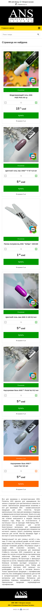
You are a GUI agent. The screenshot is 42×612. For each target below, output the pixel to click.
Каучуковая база (21, 390)
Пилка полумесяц (21, 244)
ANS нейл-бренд (13, 2)
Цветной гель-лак (21, 171)
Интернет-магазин (28, 2)
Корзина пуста (21, 4)
